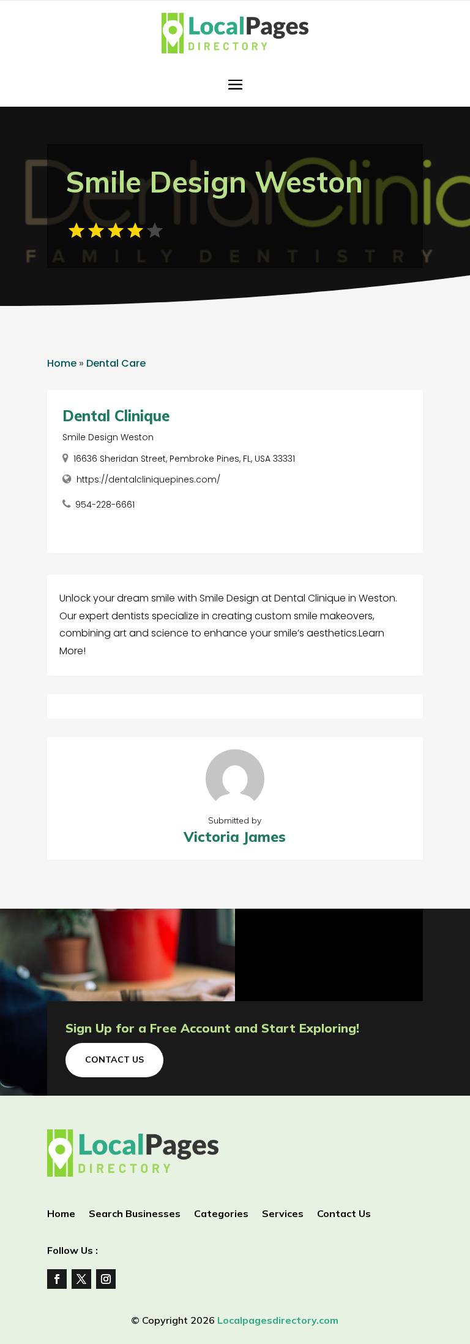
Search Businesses (135, 1214)
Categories (221, 1214)
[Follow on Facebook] (57, 1279)
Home (61, 363)
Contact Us (114, 1059)
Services (283, 1214)
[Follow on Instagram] (106, 1279)
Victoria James (235, 837)
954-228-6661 (105, 504)
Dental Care (116, 363)
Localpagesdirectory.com (277, 1320)
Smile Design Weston (108, 437)
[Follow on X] (81, 1279)
